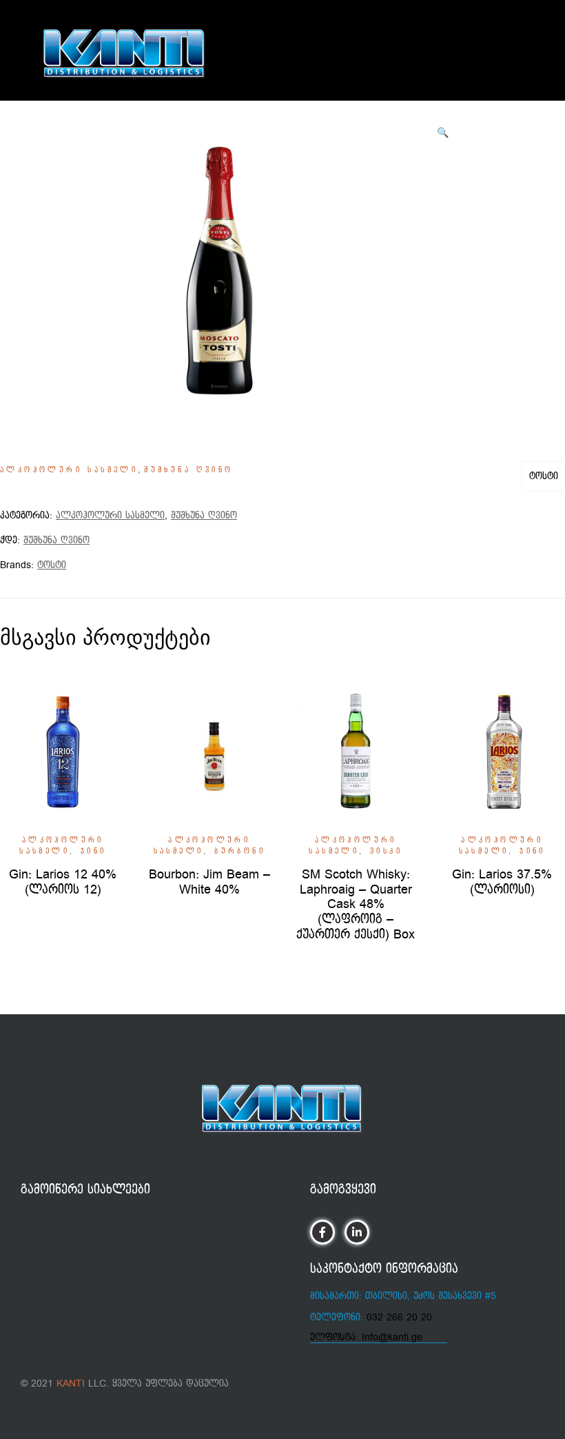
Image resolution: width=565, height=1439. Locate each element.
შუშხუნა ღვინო (188, 470)
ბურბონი (239, 851)
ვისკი (386, 851)
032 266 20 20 (399, 1317)
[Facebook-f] (322, 1232)
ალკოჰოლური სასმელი (69, 470)
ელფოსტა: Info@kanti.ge (366, 1337)
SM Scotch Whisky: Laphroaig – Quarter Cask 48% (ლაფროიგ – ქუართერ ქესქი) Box (355, 904)
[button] (443, 133)
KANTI (70, 1383)
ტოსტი (543, 476)
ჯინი (94, 851)
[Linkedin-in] (357, 1232)
